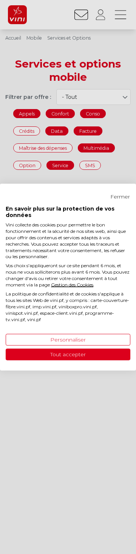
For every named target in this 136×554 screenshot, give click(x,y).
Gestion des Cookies (72, 284)
